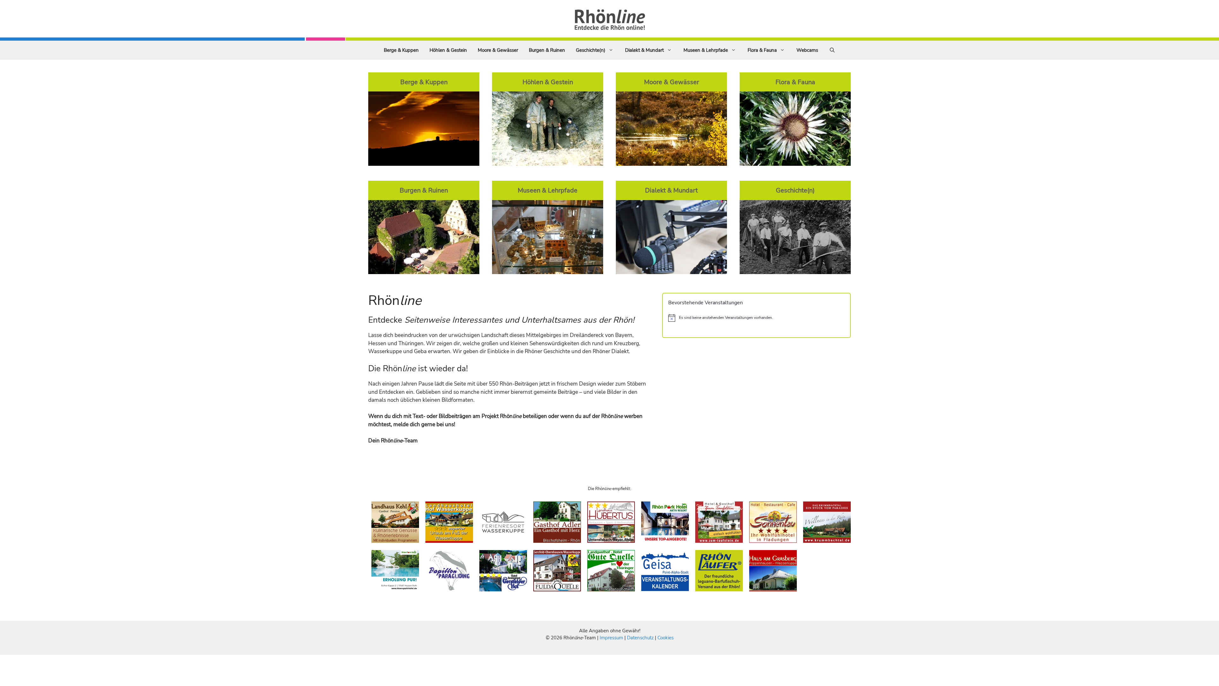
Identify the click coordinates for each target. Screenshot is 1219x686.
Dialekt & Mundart (644, 50)
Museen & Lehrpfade (705, 50)
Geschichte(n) (590, 50)
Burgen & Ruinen (547, 50)
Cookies (665, 638)
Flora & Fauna (762, 50)
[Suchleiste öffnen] (832, 50)
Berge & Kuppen (401, 50)
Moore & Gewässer (498, 50)
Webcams (807, 50)
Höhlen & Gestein (448, 50)
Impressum (612, 638)
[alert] (756, 318)
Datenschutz (640, 638)
